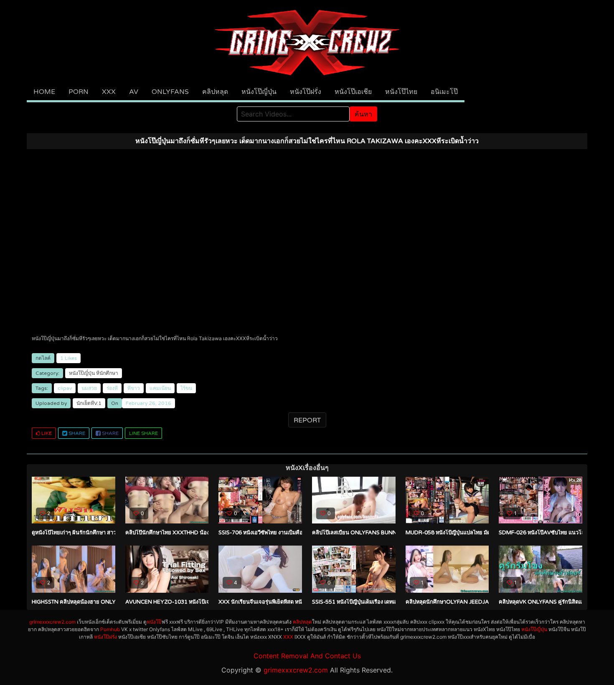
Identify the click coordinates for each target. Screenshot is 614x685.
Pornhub (110, 629)
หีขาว (133, 388)
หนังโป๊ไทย (401, 92)
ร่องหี (112, 388)
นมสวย (89, 388)
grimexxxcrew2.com (52, 622)
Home (44, 92)
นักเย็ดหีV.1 (88, 403)
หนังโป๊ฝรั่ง (305, 92)
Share (76, 433)
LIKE (46, 433)
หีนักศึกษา (107, 373)
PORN (79, 92)
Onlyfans (170, 92)
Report (307, 420)
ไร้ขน (186, 388)
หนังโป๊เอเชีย (353, 92)
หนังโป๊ (154, 622)
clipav (65, 388)
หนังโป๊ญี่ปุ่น (259, 92)
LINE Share (143, 433)
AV (133, 92)
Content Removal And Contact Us (307, 656)
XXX (109, 92)
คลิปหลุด (215, 92)
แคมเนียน (160, 388)
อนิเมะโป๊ (444, 92)
